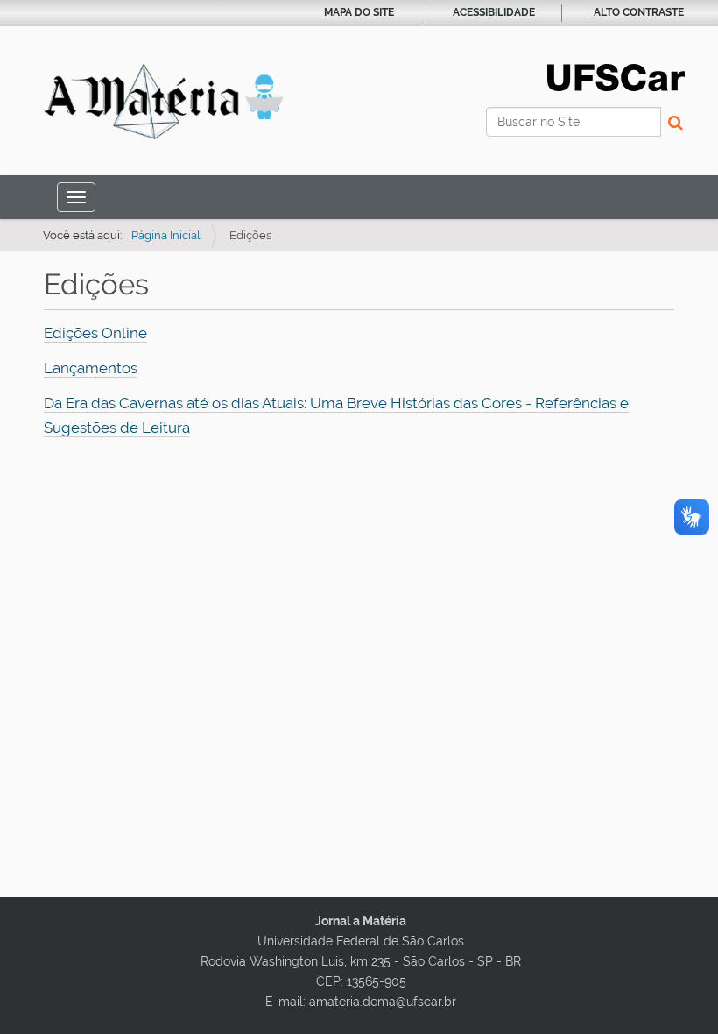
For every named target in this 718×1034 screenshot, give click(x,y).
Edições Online (95, 333)
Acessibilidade (494, 12)
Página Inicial (166, 235)
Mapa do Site (359, 12)
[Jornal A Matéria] (164, 101)
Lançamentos (90, 368)
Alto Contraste (639, 12)
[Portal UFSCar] (616, 76)
